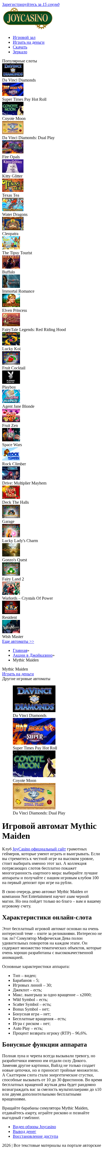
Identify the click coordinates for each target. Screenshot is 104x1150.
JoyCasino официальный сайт (39, 849)
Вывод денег (24, 1131)
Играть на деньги (29, 42)
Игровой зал (24, 37)
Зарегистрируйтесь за (30, 4)
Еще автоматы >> (18, 641)
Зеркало (20, 52)
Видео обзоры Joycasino (34, 1126)
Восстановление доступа (35, 1136)
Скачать (20, 47)
